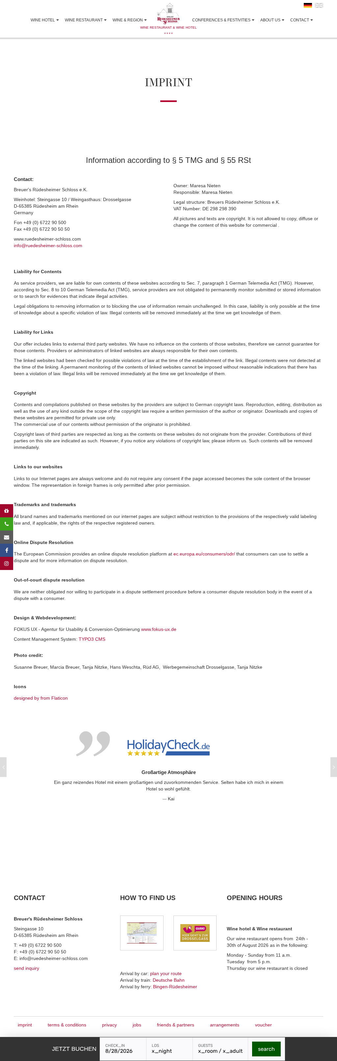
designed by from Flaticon (41, 698)
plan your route (166, 973)
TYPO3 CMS (92, 639)
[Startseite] (168, 13)
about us (270, 20)
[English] (319, 4)
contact (299, 20)
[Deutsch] (308, 4)
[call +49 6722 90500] (6, 523)
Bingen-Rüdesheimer (175, 986)
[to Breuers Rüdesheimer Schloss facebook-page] (6, 550)
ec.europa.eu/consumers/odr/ (204, 553)
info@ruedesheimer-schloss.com (48, 245)
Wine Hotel (43, 20)
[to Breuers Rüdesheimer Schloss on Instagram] (6, 563)
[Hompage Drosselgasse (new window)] (195, 933)
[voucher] (6, 510)
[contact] (6, 537)
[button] (3, 767)
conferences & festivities (221, 20)
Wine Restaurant (84, 20)
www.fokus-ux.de (158, 629)
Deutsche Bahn (169, 980)
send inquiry (26, 968)
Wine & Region (128, 20)
